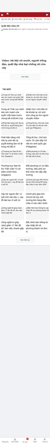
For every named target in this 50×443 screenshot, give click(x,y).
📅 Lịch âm (38, 19)
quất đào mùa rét (10, 26)
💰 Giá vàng (27, 19)
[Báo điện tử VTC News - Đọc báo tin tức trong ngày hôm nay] (15, 14)
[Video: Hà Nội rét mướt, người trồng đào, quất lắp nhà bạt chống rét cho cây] (25, 43)
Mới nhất (7, 19)
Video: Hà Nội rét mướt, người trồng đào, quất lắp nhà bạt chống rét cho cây (24, 64)
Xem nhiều (18, 19)
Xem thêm (25, 77)
